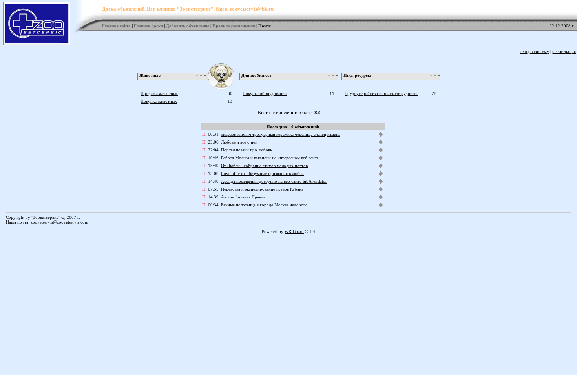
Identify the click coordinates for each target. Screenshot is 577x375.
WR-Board (294, 231)
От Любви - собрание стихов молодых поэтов (264, 165)
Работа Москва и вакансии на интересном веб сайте (270, 157)
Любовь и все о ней (239, 142)
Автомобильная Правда (243, 197)
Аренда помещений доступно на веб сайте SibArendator (274, 181)
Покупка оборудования (265, 93)
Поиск (264, 26)
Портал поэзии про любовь (246, 149)
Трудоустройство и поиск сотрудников (381, 93)
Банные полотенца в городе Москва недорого (264, 204)
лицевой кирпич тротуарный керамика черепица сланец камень (280, 134)
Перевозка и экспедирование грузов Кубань (262, 189)
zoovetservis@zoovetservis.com (59, 222)
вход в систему (534, 51)
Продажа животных (159, 93)
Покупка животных (159, 101)
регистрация (564, 51)
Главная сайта (116, 26)
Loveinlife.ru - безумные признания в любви (262, 173)
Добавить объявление (187, 26)
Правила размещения (233, 26)
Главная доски (148, 26)
